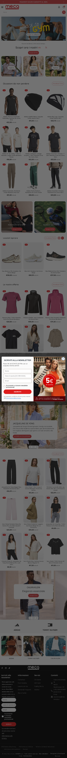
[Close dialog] (63, 358)
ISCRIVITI (17, 392)
